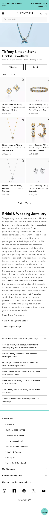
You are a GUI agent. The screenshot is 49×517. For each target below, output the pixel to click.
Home (4, 60)
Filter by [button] (13, 67)
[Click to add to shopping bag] (22, 79)
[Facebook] (15, 491)
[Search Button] (5, 19)
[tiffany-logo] (24, 13)
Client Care (7, 418)
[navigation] (3, 13)
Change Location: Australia (15, 482)
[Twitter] (34, 491)
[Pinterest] (24, 491)
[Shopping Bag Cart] (46, 14)
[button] (3, 13)
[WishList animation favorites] (41, 14)
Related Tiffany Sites (12, 475)
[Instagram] (5, 491)
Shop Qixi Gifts (28, 6)
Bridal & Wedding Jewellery (33, 60)
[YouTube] (44, 491)
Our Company (8, 469)
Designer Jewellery (15, 60)
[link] (24, 338)
